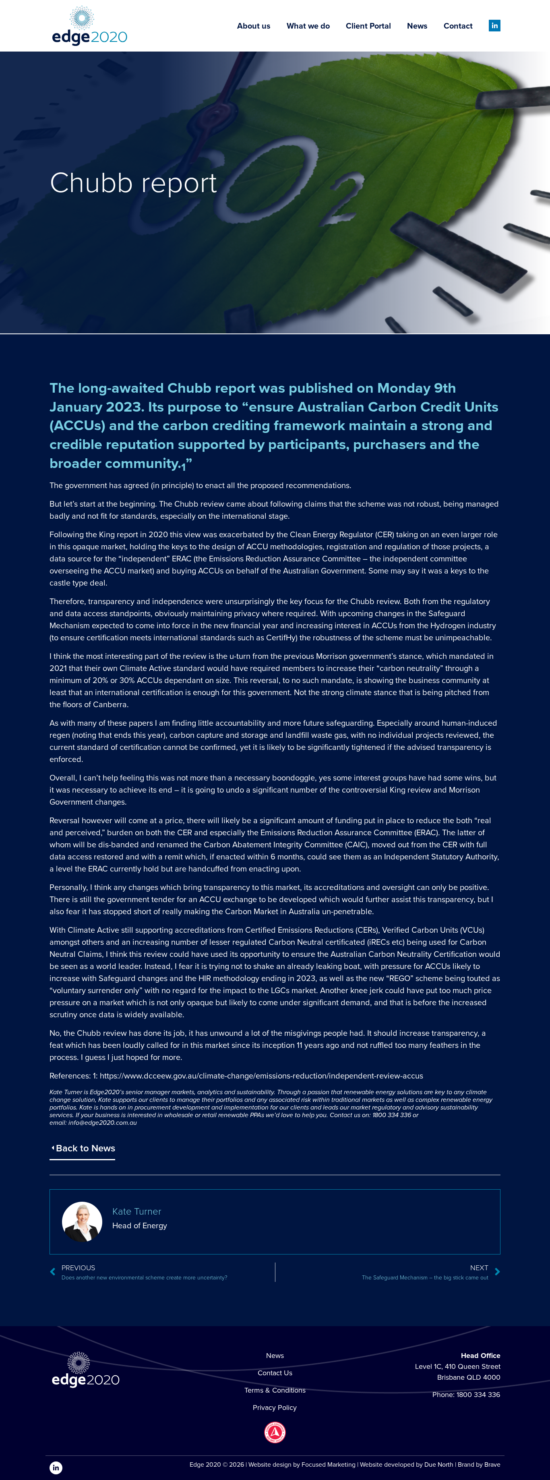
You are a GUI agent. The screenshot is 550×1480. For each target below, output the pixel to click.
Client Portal (368, 26)
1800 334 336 (478, 1394)
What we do (308, 26)
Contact (458, 26)
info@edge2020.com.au (102, 1122)
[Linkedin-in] (494, 25)
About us (254, 26)
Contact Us (275, 1373)
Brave (492, 1464)
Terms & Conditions (275, 1390)
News (417, 26)
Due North (438, 1464)
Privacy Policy (275, 1407)
